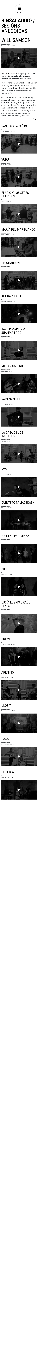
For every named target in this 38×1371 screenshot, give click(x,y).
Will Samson (7, 73)
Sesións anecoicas (14, 28)
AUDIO (16, 20)
